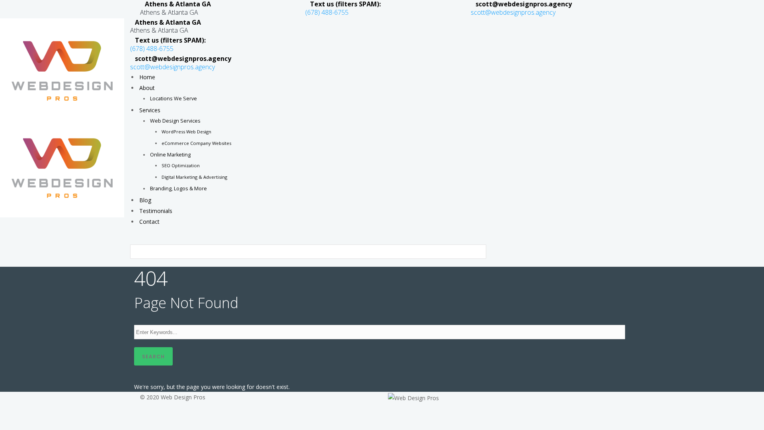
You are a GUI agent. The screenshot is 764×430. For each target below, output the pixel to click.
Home (147, 77)
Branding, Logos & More (178, 188)
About (147, 88)
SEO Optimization (181, 165)
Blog (145, 200)
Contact (149, 221)
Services (149, 110)
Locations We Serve (173, 98)
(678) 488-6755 (327, 12)
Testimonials (155, 211)
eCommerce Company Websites (196, 143)
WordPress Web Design (186, 132)
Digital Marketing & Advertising (194, 177)
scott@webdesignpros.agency (513, 12)
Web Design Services (175, 120)
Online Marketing (170, 154)
